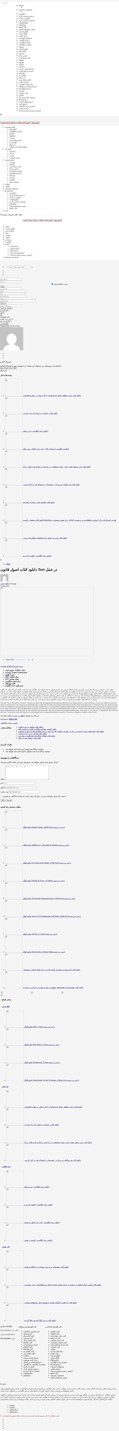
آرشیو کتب (13, 1410)
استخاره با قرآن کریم (31, 1371)
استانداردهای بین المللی (32, 1362)
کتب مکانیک (27, 1342)
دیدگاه (2, 779)
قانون (7, 675)
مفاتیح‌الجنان (28, 1373)
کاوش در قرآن (28, 1367)
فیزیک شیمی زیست (30, 1358)
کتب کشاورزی (28, 1351)
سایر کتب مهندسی (30, 1360)
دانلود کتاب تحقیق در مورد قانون (30, 727)
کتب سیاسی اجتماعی (58, 1342)
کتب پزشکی (28, 1334)
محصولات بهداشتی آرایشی (8, 122)
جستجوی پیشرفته (57, 1375)
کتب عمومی (6, 1247)
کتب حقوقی (55, 1331)
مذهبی (52, 1349)
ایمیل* (2, 787)
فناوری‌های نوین (29, 1353)
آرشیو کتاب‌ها (55, 1364)
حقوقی (8, 564)
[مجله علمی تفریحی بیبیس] (1, 115)
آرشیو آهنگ (54, 1360)
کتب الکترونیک (28, 1336)
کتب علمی (5, 1086)
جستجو (12, 1405)
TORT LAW (13, 719)
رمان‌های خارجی (56, 1351)
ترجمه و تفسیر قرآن (31, 1369)
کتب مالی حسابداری (58, 1336)
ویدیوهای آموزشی (57, 1367)
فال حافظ (54, 1373)
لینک (22, 716)
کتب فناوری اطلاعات (31, 1331)
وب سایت (4, 792)
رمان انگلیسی (6, 1166)
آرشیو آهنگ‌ (13, 1412)
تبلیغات (12, 1407)
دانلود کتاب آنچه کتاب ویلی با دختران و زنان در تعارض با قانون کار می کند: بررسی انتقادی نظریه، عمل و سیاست (61, 731)
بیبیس (15, 723)
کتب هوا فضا (28, 1349)
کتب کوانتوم (27, 1347)
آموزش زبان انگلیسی (58, 1362)
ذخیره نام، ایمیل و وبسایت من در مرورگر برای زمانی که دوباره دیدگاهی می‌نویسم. (34, 796)
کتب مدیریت (28, 1338)
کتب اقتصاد (54, 1334)
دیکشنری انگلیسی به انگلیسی (34, 1364)
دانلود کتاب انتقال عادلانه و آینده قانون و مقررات (36, 736)
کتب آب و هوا (55, 1338)
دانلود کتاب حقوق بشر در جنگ (29, 738)
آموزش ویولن (35, 122)
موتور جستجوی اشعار (58, 1378)
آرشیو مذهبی (55, 1369)
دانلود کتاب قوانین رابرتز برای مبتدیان (32, 734)
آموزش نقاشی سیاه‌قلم (23, 122)
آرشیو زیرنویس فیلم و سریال (61, 1371)
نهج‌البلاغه (26, 1375)
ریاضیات (26, 1356)
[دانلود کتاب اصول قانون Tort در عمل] (46, 656)
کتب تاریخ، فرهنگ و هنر (59, 1345)
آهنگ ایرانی (54, 1358)
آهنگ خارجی (6, 1006)
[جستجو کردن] (32, 267)
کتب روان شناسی (57, 1340)
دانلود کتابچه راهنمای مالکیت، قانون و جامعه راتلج (37, 729)
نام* (2, 783)
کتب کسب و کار (29, 1340)
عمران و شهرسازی (30, 1345)
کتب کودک (54, 1353)
